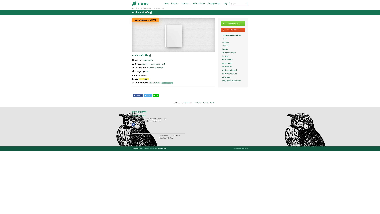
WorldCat (212, 103)
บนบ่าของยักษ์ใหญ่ (141, 55)
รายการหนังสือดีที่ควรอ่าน (155, 68)
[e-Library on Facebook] (133, 124)
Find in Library (168, 83)
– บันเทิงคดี (225, 42)
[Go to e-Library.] (132, 8)
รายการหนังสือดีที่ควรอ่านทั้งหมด (231, 35)
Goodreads (198, 103)
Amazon (205, 103)
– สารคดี (224, 39)
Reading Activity (214, 3)
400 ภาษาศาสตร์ (227, 63)
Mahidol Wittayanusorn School (240, 148)
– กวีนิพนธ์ (225, 46)
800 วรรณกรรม (226, 77)
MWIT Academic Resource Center (149, 148)
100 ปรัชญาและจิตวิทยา (229, 53)
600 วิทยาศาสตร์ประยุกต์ (150, 64)
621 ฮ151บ (154, 83)
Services (174, 3)
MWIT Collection (199, 3)
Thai (147, 71)
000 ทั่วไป (225, 49)
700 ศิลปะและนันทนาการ (229, 74)
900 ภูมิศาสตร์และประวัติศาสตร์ (231, 80)
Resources (186, 3)
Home (166, 3)
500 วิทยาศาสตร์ (227, 66)
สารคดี (163, 64)
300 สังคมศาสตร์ (227, 60)
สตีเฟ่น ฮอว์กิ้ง (148, 60)
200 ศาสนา (225, 56)
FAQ (225, 3)
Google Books (188, 103)
